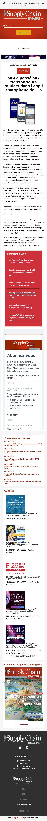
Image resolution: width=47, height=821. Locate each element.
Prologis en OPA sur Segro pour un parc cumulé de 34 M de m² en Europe (23, 444)
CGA (23, 789)
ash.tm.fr (23, 763)
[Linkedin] (27, 748)
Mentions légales (23, 784)
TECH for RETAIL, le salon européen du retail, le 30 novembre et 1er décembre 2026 (22, 611)
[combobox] (23, 26)
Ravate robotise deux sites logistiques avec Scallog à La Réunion (23, 452)
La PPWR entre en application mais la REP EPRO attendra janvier (21, 459)
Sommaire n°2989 (16, 254)
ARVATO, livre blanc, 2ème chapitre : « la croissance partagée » (22, 514)
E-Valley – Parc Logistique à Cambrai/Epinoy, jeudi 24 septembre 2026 (22, 545)
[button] (23, 43)
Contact (23, 799)
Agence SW (19, 818)
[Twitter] (20, 748)
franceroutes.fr (23, 766)
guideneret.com (23, 761)
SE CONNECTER (24, 48)
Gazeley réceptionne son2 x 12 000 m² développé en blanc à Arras (22, 272)
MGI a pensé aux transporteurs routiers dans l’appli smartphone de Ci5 (23, 295)
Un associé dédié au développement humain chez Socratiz (22, 475)
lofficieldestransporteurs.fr (23, 769)
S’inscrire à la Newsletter (16, 3)
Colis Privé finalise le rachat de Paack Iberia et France (20, 467)
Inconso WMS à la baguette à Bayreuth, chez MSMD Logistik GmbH (22, 317)
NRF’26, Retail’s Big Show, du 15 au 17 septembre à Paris (23, 578)
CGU (23, 794)
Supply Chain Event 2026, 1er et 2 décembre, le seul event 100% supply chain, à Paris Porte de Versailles (22, 645)
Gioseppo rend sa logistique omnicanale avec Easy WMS (22, 482)
